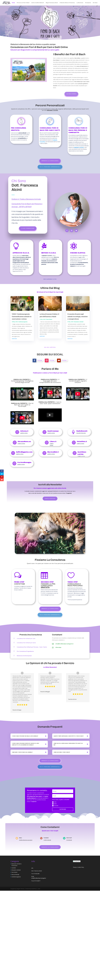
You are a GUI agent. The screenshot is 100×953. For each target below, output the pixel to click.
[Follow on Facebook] (67, 230)
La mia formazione (27, 228)
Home (13, 2)
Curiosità (13, 868)
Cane (55, 802)
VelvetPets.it (82, 441)
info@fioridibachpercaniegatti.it (64, 643)
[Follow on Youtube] (76, 230)
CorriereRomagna (24, 462)
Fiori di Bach (49, 319)
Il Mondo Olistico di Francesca (67, 2)
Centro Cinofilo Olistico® (37, 2)
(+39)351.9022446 (47, 840)
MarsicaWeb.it (53, 452)
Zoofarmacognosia (23, 321)
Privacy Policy (77, 861)
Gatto (55, 803)
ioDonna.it (24, 431)
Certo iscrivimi (50, 498)
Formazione (88, 2)
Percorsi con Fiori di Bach (23, 2)
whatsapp (69, 837)
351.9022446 (69, 840)
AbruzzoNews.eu (24, 441)
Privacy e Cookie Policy (78, 867)
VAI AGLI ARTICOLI (50, 347)
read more (14, 338)
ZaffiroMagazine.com (24, 452)
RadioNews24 (81, 431)
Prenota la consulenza (50, 160)
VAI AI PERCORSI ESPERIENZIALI (50, 166)
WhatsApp (58, 647)
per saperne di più (50, 279)
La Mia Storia (80, 2)
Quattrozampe (53, 431)
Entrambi (56, 805)
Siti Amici (95, 2)
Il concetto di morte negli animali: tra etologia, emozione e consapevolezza (77, 316)
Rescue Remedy (15, 874)
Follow (40, 360)
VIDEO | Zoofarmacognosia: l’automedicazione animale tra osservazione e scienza (21, 316)
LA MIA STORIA (71, 93)
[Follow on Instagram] (71, 230)
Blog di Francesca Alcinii (52, 2)
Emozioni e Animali (78, 321)
